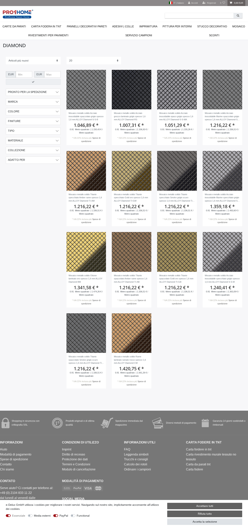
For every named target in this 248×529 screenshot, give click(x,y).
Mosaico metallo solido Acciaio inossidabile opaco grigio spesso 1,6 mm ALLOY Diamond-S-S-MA (176, 116)
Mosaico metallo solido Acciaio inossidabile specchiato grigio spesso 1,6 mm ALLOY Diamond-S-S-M (222, 278)
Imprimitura (148, 26)
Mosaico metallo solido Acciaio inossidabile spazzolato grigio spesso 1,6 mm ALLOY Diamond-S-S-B (86, 116)
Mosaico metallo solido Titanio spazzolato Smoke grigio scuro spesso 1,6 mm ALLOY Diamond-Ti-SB (85, 360)
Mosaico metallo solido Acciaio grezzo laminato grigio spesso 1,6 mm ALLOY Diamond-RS (130, 116)
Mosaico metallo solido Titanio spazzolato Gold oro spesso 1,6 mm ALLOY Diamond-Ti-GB (176, 278)
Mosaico (238, 26)
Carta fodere (194, 469)
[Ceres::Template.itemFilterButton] (33, 82)
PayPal (63, 515)
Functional (83, 515)
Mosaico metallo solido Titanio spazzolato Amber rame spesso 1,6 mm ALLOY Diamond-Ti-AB (130, 278)
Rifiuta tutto (205, 513)
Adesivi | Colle (123, 26)
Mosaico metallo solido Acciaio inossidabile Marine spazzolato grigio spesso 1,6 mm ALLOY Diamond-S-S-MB (222, 116)
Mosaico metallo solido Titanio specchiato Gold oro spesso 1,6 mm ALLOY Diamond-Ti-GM (131, 197)
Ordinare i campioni (137, 469)
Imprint (66, 449)
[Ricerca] (237, 15)
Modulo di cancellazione (79, 469)
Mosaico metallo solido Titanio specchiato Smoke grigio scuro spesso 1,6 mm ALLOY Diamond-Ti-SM (176, 198)
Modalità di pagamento (15, 454)
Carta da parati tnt (198, 464)
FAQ (127, 449)
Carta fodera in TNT (46, 26)
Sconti (214, 35)
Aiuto (3, 449)
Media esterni (42, 515)
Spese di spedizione (14, 459)
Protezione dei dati (75, 459)
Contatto (6, 464)
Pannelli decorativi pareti (87, 26)
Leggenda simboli (136, 454)
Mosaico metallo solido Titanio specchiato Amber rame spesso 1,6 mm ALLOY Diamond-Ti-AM (85, 197)
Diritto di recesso (73, 454)
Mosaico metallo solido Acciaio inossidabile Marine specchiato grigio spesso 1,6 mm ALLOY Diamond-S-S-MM (222, 198)
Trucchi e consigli (136, 459)
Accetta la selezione (205, 521)
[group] (86, 89)
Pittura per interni (177, 26)
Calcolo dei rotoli (135, 464)
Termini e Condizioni (76, 464)
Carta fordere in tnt (198, 449)
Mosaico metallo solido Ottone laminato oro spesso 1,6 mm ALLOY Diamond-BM (85, 278)
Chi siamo (7, 469)
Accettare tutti (204, 505)
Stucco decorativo (212, 26)
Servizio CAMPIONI (138, 35)
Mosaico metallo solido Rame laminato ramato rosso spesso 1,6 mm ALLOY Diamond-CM (130, 359)
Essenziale (18, 515)
